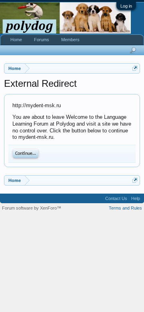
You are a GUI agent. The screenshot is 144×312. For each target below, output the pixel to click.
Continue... (25, 153)
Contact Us (116, 198)
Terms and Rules (125, 208)
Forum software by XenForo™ (31, 208)
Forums (41, 39)
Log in (126, 6)
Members (70, 39)
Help (135, 198)
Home (16, 39)
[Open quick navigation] (135, 68)
